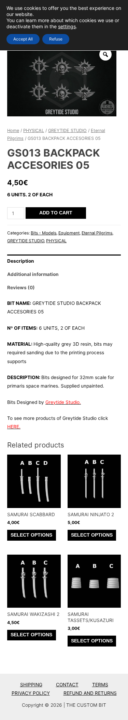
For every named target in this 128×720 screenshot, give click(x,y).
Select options (31, 535)
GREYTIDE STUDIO (67, 130)
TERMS (100, 684)
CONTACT (67, 684)
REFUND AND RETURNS (90, 693)
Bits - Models (43, 232)
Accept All (23, 39)
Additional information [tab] (33, 274)
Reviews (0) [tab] (21, 287)
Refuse (55, 39)
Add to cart (55, 212)
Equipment (69, 232)
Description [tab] (20, 261)
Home (13, 130)
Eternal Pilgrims (97, 232)
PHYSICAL (33, 130)
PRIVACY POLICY (31, 693)
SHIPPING (31, 684)
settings (67, 26)
